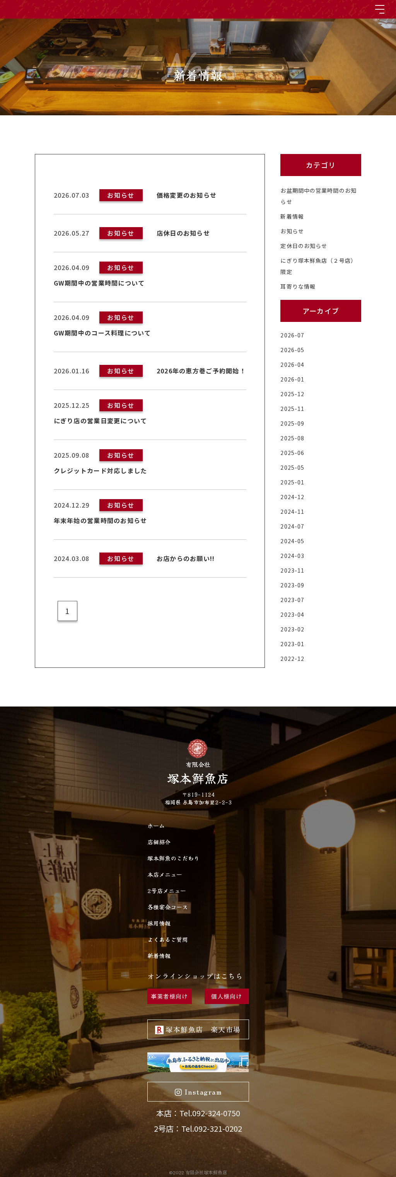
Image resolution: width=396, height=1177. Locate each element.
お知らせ (292, 231)
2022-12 (292, 658)
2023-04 (292, 614)
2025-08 (292, 438)
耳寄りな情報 (298, 286)
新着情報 (292, 216)
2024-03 (292, 555)
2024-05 (292, 541)
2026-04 (292, 364)
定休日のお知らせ (303, 246)
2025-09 (292, 423)
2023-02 (292, 629)
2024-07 (292, 526)
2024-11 (292, 511)
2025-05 (292, 467)
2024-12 (292, 497)
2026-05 (292, 350)
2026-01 (292, 379)
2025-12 (292, 394)
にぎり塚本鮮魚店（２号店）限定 (318, 266)
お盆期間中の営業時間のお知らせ (318, 195)
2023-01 (292, 644)
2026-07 (292, 335)
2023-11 (292, 570)
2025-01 (292, 482)
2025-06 (292, 453)
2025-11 (292, 408)
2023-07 (292, 600)
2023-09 (292, 585)
